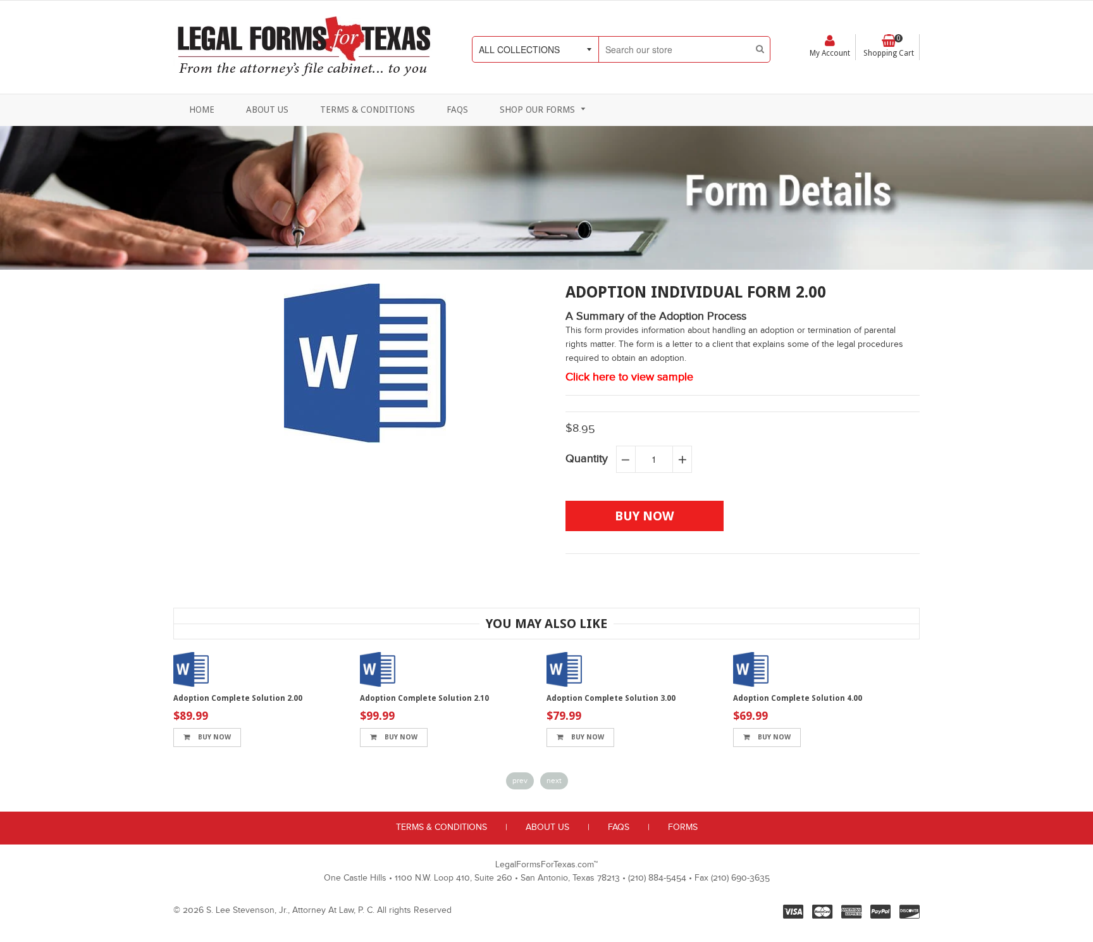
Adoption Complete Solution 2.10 (424, 698)
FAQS (618, 827)
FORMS (683, 827)
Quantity (586, 458)
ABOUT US (547, 827)
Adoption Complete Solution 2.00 (237, 698)
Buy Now (213, 737)
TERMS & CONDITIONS (441, 827)
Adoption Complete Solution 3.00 (611, 698)
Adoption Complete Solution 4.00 (797, 698)
